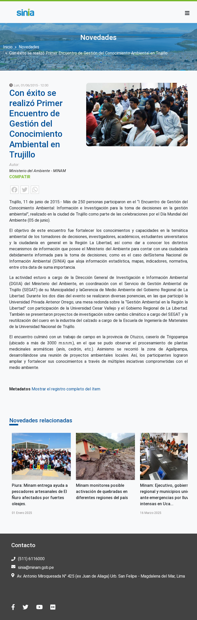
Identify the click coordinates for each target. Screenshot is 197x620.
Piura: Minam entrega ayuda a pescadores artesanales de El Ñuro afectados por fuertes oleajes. (40, 494)
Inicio (8, 46)
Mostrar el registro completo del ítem (66, 389)
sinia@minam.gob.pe (36, 567)
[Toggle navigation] (187, 13)
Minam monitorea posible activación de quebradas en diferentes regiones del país (102, 491)
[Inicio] (25, 12)
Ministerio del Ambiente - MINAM (37, 170)
